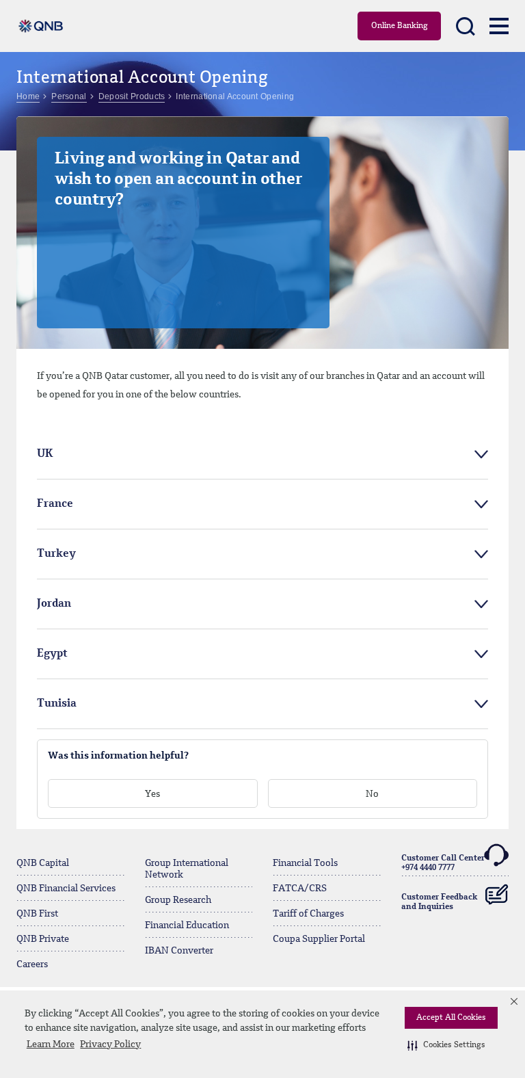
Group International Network (186, 869)
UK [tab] (45, 454)
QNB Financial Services (66, 888)
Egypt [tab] (52, 653)
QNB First (37, 914)
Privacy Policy (110, 1044)
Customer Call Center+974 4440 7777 (443, 863)
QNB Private (42, 939)
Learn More (51, 1044)
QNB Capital (42, 863)
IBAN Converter (179, 951)
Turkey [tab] (56, 554)
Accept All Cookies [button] (451, 1018)
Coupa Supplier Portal (319, 939)
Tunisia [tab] (57, 703)
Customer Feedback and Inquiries (439, 902)
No (372, 794)
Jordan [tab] (54, 604)
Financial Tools (305, 863)
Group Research (178, 900)
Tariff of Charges (308, 914)
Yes (152, 794)
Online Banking (399, 26)
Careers (32, 964)
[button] (446, 1045)
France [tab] (55, 504)
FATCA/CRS (300, 888)
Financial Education (187, 925)
